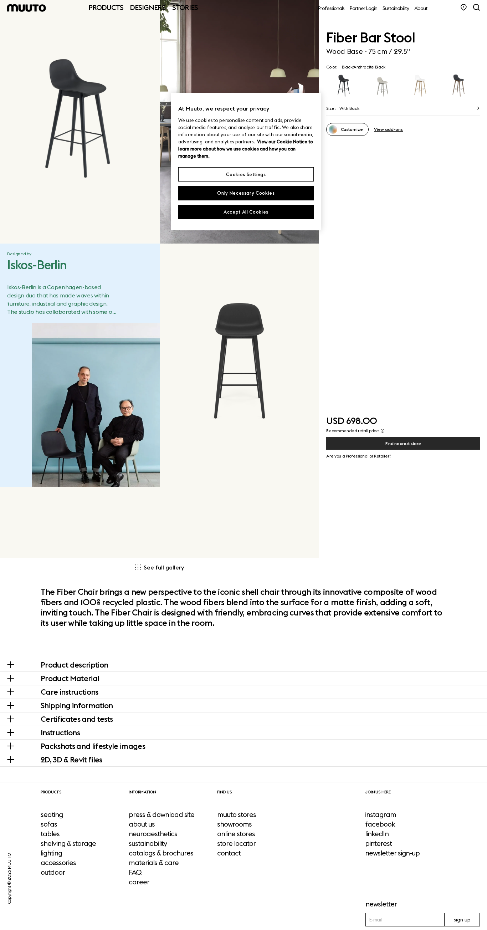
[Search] (476, 7)
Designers (147, 7)
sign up (462, 919)
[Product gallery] (80, 122)
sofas (49, 824)
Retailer (381, 456)
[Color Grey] (382, 86)
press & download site (161, 814)
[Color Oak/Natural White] (421, 86)
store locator (236, 843)
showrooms (234, 824)
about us (142, 824)
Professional (357, 456)
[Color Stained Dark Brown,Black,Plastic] (459, 86)
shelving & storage (68, 843)
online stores (236, 833)
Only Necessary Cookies (246, 193)
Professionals (331, 8)
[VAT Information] (382, 431)
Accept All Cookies (246, 212)
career (139, 881)
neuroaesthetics (153, 833)
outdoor (53, 872)
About (420, 8)
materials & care (154, 862)
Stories (185, 7)
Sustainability (396, 8)
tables (50, 833)
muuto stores (236, 814)
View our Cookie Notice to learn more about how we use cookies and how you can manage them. (245, 149)
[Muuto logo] (26, 8)
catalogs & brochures (161, 853)
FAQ (135, 872)
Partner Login (363, 8)
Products (105, 7)
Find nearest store (403, 443)
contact (229, 853)
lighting (51, 853)
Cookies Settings (246, 174)
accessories (58, 862)
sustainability (148, 843)
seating (52, 814)
